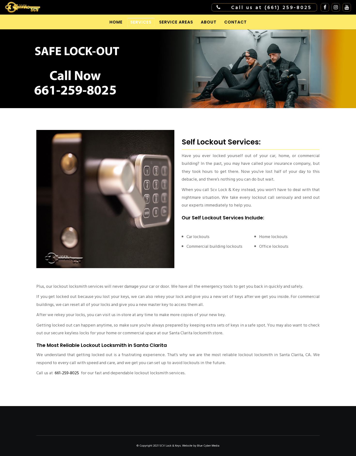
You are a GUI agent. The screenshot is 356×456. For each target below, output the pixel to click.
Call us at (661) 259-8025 (271, 7)
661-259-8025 (66, 372)
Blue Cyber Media (208, 445)
